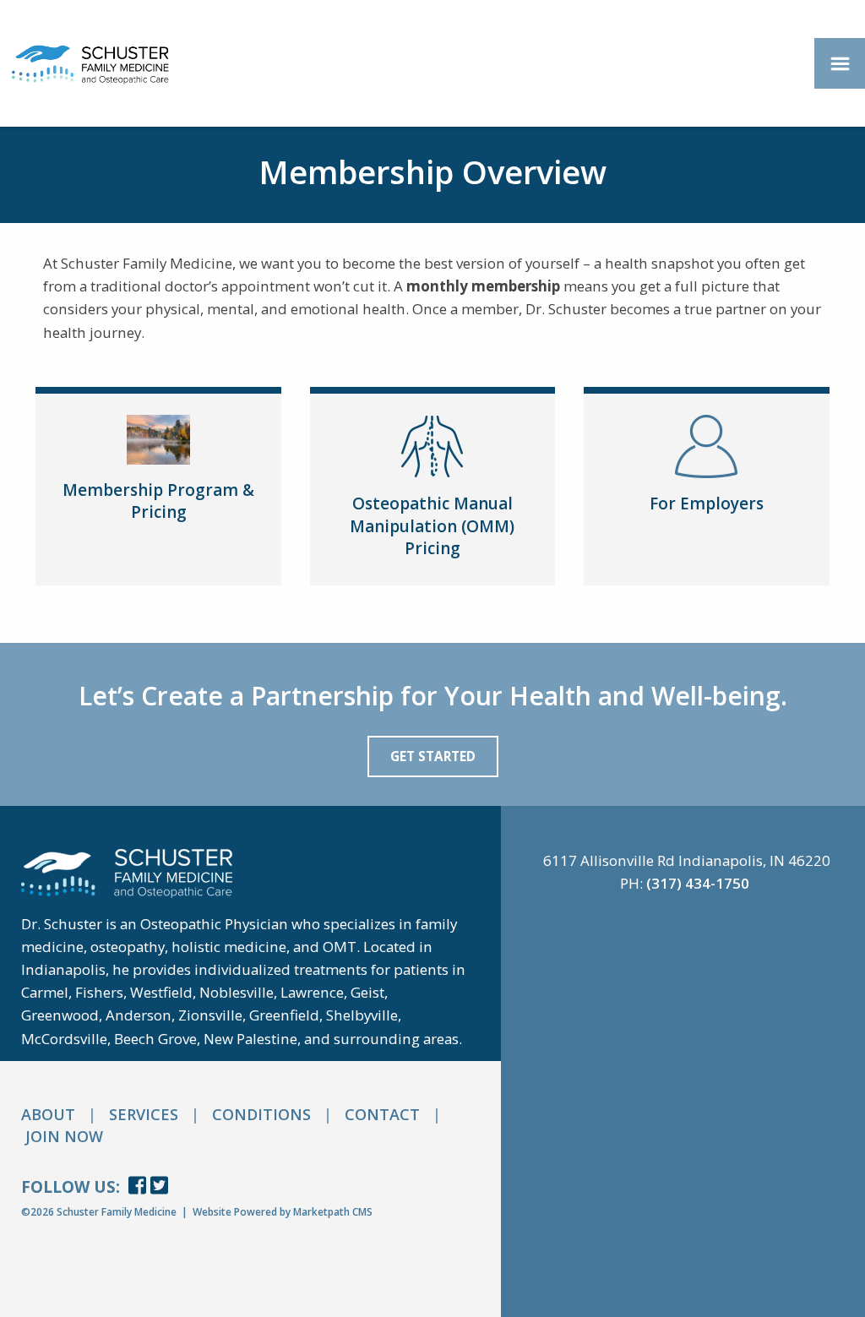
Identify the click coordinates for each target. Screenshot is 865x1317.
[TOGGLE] (839, 63)
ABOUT (48, 1114)
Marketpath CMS (333, 1212)
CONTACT (382, 1114)
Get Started (433, 756)
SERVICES (143, 1114)
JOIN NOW (64, 1136)
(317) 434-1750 (697, 883)
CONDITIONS (261, 1114)
